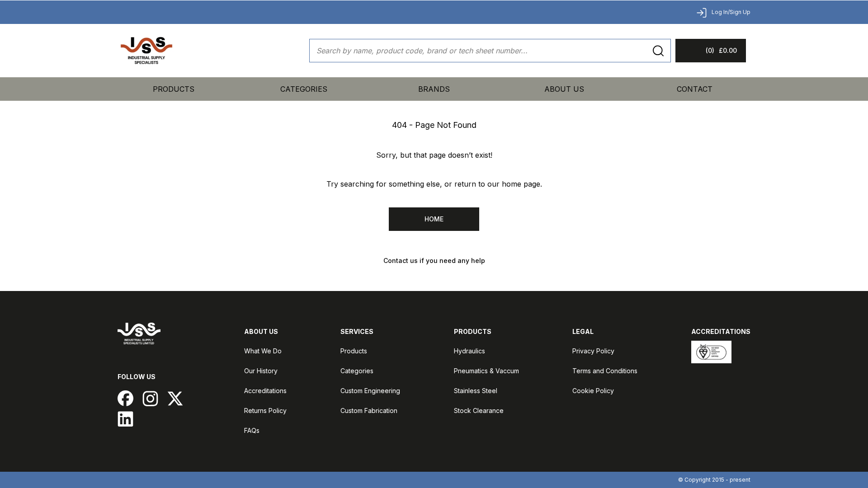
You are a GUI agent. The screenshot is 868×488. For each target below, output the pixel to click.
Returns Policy (265, 410)
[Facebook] (125, 398)
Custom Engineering (370, 390)
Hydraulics (469, 351)
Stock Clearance (479, 410)
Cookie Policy (593, 390)
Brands (434, 89)
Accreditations (265, 390)
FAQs (251, 430)
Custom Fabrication (368, 410)
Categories (356, 371)
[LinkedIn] (125, 419)
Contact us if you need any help (434, 260)
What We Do (263, 351)
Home (434, 219)
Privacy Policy (593, 351)
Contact (694, 89)
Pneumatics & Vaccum (486, 371)
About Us (564, 89)
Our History (261, 371)
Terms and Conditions (604, 371)
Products (173, 89)
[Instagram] (150, 398)
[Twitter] (175, 398)
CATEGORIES (303, 89)
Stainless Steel (475, 390)
